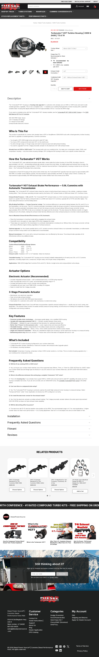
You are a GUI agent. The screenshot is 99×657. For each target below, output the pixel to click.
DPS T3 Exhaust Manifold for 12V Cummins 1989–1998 (15, 481)
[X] (68, 646)
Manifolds (40, 12)
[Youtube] (56, 650)
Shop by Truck (7, 12)
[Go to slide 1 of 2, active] (47, 495)
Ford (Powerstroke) (57, 618)
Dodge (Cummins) (56, 615)
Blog (30, 628)
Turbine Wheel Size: (55, 49)
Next (93, 475)
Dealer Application (35, 630)
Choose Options (17, 489)
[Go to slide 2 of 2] (49, 495)
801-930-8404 (12, 626)
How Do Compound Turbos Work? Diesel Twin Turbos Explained (13, 542)
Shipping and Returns (79, 618)
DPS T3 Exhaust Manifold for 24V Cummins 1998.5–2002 (37, 481)
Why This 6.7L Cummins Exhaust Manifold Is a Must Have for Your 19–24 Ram (60, 543)
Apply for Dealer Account (81, 620)
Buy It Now (82, 89)
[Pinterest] (64, 646)
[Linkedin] (60, 650)
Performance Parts (37, 16)
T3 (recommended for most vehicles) (61, 61)
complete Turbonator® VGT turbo (69, 380)
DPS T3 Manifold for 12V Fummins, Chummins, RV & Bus (59, 481)
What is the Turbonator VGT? (36, 542)
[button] (87, 6)
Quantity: (53, 85)
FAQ (73, 615)
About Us (32, 625)
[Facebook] (56, 646)
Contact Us (33, 618)
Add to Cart (80, 491)
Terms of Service (82, 646)
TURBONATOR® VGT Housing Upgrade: (56, 79)
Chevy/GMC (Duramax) (59, 622)
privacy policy (54, 577)
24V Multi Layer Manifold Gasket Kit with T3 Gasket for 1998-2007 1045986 (80, 482)
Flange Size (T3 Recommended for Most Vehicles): (58, 56)
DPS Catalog (33, 632)
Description (14, 98)
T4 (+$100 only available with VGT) (61, 66)
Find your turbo (66, 1)
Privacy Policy (82, 651)
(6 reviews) (61, 30)
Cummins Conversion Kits (61, 12)
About (95, 1)
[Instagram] (60, 646)
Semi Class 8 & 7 (56, 620)
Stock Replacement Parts (12, 16)
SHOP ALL (54, 625)
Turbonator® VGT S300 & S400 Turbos (69, 112)
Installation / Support (83, 1)
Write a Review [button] (69, 30)
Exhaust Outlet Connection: (56, 72)
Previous (3, 475)
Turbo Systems (25, 12)
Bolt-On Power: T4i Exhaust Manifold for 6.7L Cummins (82, 542)
